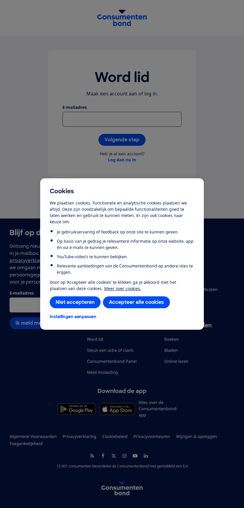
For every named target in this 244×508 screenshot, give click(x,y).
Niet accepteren (75, 302)
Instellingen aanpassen (73, 316)
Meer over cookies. (122, 288)
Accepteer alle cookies (136, 302)
